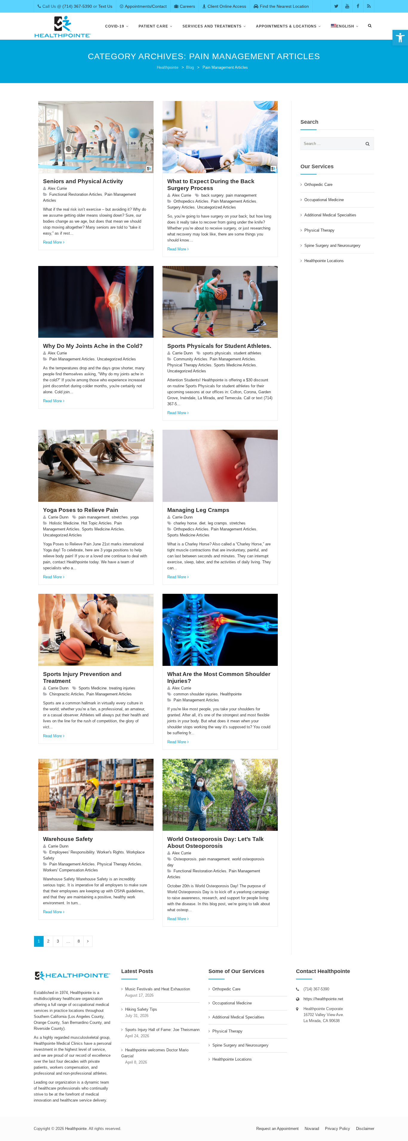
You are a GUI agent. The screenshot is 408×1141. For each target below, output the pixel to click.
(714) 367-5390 (77, 6)
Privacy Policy (337, 1128)
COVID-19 (114, 26)
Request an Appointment (277, 1128)
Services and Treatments (212, 26)
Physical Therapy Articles (189, 365)
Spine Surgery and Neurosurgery (332, 245)
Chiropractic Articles (66, 694)
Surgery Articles (181, 207)
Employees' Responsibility (71, 852)
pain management (241, 195)
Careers (187, 6)
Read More (52, 242)
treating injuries (122, 688)
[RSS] (368, 6)
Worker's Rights (110, 852)
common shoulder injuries (196, 694)
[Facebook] (358, 6)
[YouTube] (347, 6)
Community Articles (190, 359)
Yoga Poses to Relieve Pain (80, 510)
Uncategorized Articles (216, 207)
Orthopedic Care (318, 184)
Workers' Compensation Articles (70, 870)
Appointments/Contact (146, 6)
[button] (400, 37)
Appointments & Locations (286, 26)
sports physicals (217, 353)
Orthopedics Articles (191, 201)
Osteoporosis (185, 859)
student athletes (247, 353)
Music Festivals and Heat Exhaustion (157, 989)
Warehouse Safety (68, 839)
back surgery (212, 195)
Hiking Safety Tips (141, 1009)
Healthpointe (167, 67)
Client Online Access (227, 6)
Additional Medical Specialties (330, 215)
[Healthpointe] (63, 26)
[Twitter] (336, 6)
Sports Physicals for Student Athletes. (219, 346)
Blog (190, 67)
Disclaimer (365, 1128)
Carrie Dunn (182, 353)
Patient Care (153, 26)
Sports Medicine (93, 688)
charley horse (185, 523)
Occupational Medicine (324, 200)
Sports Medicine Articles (235, 365)
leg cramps (217, 523)
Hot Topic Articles (96, 523)
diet (202, 523)
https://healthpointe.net (323, 999)
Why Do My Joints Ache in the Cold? (93, 346)
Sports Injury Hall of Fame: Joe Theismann (162, 1029)
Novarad (312, 1128)
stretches (120, 517)
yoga (134, 517)
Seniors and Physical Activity (83, 181)
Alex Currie (57, 188)
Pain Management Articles (233, 201)
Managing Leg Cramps (198, 510)
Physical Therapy (319, 230)
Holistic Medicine (64, 523)
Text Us (105, 6)
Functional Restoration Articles (75, 194)
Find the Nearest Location (284, 6)
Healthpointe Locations (324, 261)
